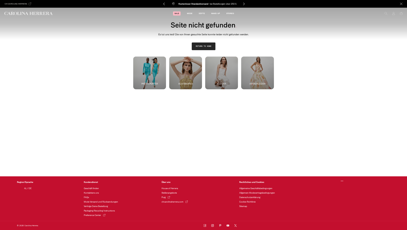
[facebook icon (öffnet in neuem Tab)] (205, 225)
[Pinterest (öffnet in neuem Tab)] (220, 225)
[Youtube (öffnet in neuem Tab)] (228, 225)
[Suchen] (386, 13)
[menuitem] (176, 13)
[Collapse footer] (342, 181)
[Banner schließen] (401, 4)
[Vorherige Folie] (164, 4)
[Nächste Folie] (244, 4)
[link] (203, 46)
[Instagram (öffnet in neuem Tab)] (212, 225)
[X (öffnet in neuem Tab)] (235, 225)
